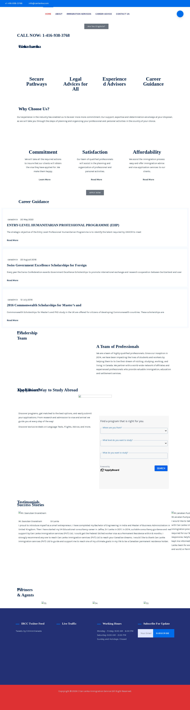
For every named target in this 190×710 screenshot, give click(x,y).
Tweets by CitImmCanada (29, 631)
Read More (96, 179)
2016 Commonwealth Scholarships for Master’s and (44, 305)
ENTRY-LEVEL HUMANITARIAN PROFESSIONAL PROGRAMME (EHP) (63, 225)
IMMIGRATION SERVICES (79, 14)
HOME (48, 14)
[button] (21, 603)
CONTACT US (122, 14)
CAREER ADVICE (103, 14)
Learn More (44, 179)
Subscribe (163, 633)
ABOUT (58, 14)
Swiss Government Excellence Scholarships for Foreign (47, 265)
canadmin (13, 219)
